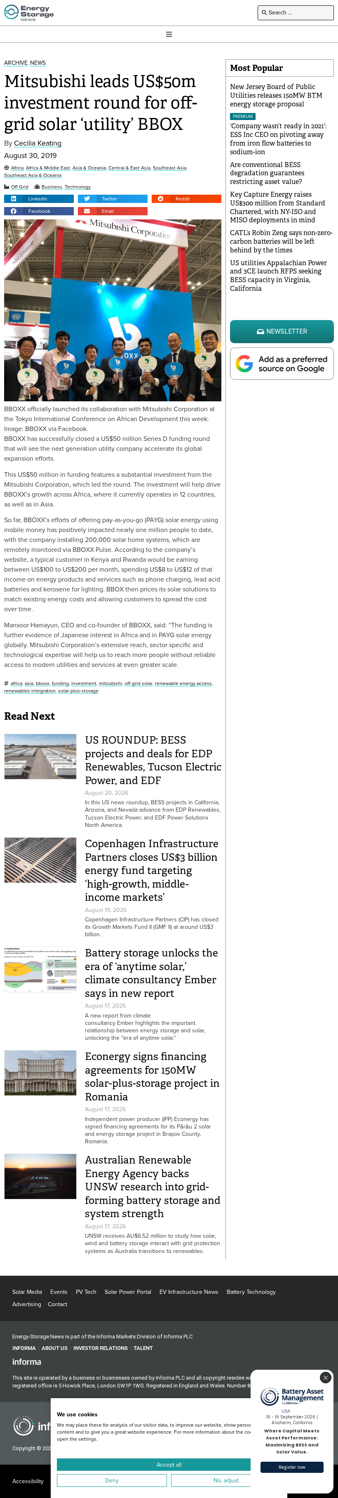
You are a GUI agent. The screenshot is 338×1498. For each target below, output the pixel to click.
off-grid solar (138, 683)
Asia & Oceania (89, 168)
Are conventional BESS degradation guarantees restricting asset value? (267, 173)
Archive (16, 63)
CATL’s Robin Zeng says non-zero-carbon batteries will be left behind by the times (281, 241)
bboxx (42, 683)
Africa (17, 168)
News (38, 63)
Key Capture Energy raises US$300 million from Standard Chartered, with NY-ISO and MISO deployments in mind (277, 207)
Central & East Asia (129, 168)
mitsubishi (110, 683)
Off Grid (19, 187)
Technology (78, 187)
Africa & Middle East (48, 168)
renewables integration (30, 691)
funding (60, 683)
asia (29, 683)
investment (83, 683)
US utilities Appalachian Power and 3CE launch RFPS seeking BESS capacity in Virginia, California (278, 276)
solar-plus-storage (78, 691)
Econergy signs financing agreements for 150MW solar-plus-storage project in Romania (152, 1076)
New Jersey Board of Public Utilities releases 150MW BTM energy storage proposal (276, 95)
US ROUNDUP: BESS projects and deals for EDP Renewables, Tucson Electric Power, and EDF (153, 760)
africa (16, 683)
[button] (39, 199)
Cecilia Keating (37, 143)
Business (52, 187)
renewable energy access (183, 683)
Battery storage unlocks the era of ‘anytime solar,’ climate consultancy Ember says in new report (151, 973)
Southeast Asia (169, 168)
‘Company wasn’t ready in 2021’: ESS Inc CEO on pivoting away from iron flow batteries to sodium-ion (278, 139)
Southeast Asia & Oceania (32, 175)
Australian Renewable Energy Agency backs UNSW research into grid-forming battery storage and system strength (153, 1187)
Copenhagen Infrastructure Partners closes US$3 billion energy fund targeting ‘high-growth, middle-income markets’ (151, 870)
